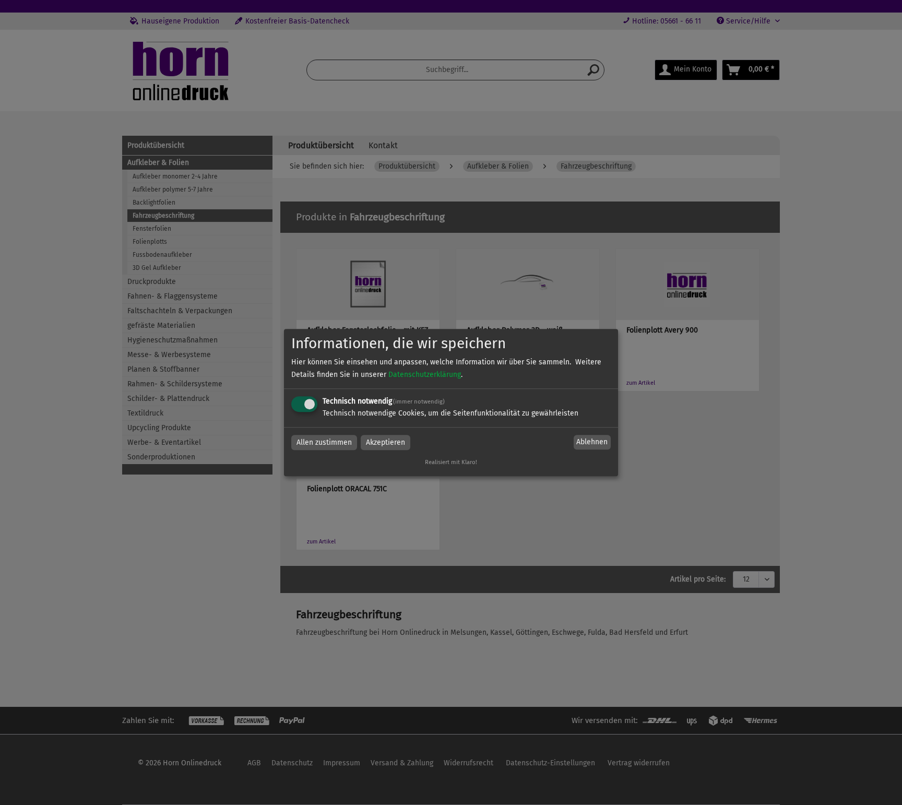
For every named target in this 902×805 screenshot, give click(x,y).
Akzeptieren (385, 442)
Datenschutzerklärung (424, 374)
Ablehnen (592, 442)
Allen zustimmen (324, 442)
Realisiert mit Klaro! (451, 462)
